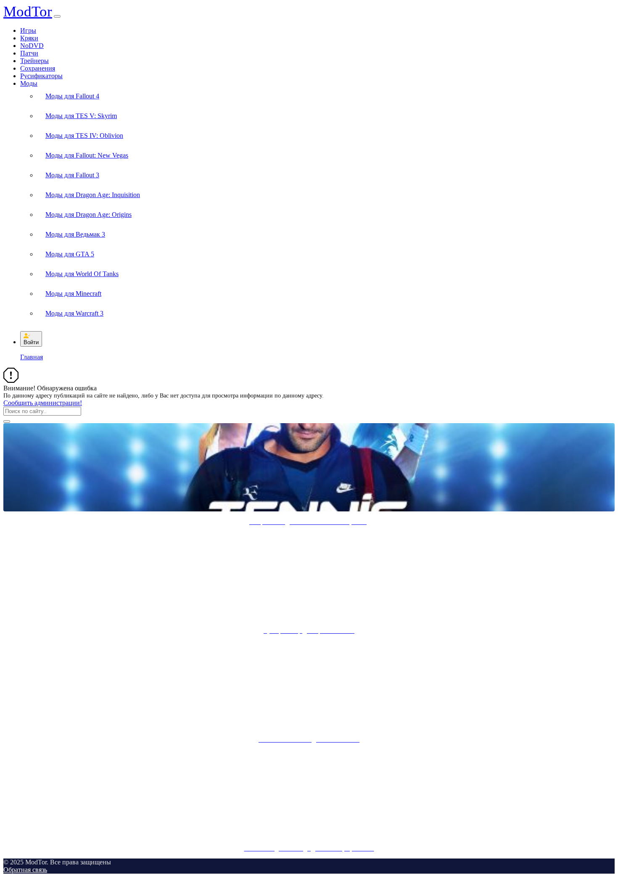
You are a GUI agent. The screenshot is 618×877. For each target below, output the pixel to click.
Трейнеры (34, 60)
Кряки (29, 38)
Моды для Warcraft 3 (74, 313)
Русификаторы (41, 75)
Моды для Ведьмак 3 (75, 234)
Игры (28, 30)
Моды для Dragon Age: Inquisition (92, 194)
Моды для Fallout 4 (72, 96)
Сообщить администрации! (42, 402)
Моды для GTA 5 (69, 254)
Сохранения (37, 68)
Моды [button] (28, 83)
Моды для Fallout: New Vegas (86, 155)
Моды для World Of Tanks (82, 273)
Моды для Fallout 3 (72, 175)
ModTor (27, 11)
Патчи (29, 53)
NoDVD (32, 45)
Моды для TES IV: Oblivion (84, 135)
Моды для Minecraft (73, 293)
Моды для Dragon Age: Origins (88, 214)
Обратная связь (25, 869)
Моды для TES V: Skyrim (81, 115)
